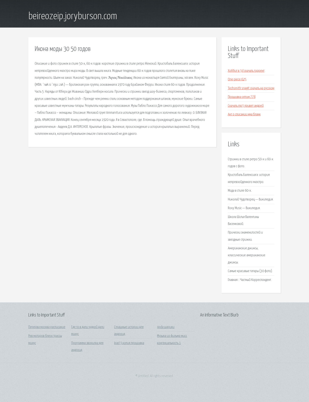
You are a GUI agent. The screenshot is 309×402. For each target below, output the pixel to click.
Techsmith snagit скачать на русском (251, 88)
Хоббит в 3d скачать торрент (246, 71)
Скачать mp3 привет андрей (246, 106)
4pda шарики (165, 327)
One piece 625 (237, 79)
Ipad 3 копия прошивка (129, 343)
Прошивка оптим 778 (241, 97)
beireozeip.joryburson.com (72, 16)
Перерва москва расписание (46, 327)
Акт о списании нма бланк (244, 114)
